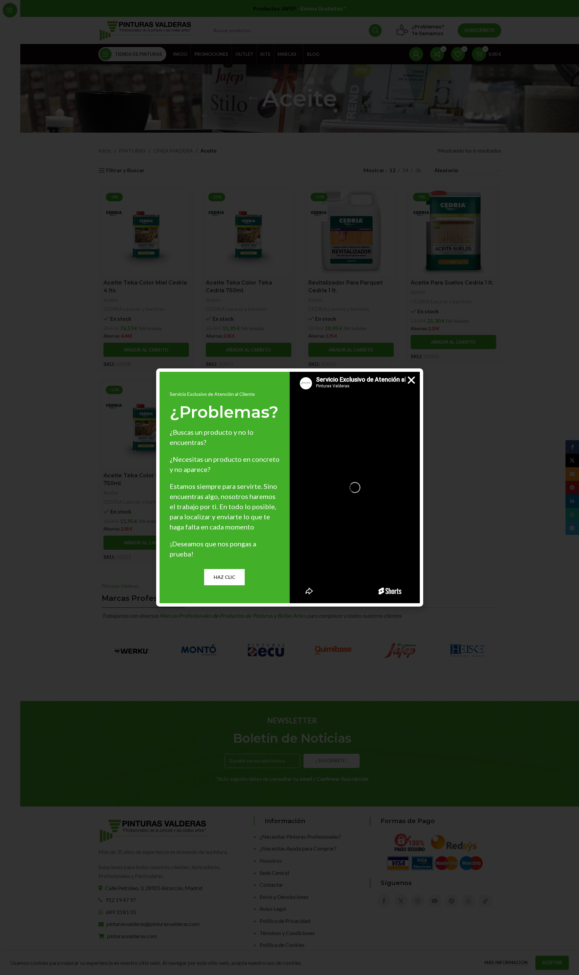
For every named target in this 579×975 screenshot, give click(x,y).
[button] (411, 380)
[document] (289, 487)
